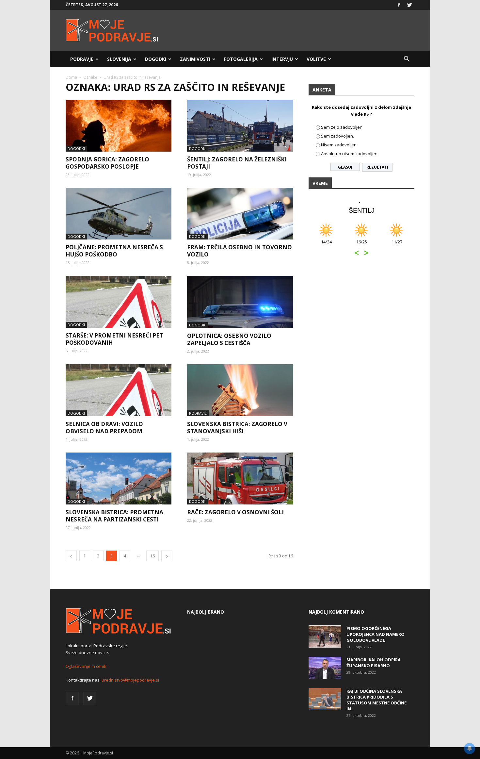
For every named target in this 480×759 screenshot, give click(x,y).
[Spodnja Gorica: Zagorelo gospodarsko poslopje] (118, 126)
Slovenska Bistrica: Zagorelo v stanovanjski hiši (237, 427)
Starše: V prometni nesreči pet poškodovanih (114, 339)
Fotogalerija (241, 59)
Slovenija (119, 59)
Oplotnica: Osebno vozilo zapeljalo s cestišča (229, 339)
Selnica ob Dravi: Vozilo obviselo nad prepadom (104, 427)
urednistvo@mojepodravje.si (130, 680)
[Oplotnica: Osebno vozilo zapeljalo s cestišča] (240, 302)
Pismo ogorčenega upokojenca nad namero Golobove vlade (375, 634)
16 (152, 556)
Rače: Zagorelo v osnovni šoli (235, 512)
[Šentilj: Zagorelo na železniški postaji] (240, 126)
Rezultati (377, 167)
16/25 (361, 245)
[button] (406, 59)
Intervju (282, 59)
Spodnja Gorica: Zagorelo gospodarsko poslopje (107, 163)
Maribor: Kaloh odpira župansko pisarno (373, 662)
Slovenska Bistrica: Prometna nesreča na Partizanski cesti (114, 515)
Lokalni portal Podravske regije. (97, 646)
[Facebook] (399, 5)
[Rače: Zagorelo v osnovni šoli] (240, 478)
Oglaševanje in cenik (86, 666)
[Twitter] (409, 5)
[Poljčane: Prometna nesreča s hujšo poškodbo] (118, 214)
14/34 (326, 245)
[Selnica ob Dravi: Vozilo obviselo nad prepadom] (118, 390)
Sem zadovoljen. (337, 136)
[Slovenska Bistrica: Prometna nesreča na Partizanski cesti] (118, 478)
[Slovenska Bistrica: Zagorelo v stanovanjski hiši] (240, 390)
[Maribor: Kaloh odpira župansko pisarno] (325, 668)
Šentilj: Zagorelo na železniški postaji (237, 163)
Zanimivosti (195, 59)
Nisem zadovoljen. (339, 145)
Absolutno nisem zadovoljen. (349, 154)
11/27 (397, 245)
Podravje (81, 59)
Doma (71, 77)
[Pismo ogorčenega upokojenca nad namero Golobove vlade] (325, 636)
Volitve (316, 59)
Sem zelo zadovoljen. (342, 127)
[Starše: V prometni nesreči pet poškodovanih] (118, 302)
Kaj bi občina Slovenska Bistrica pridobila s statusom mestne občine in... (376, 700)
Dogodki (155, 59)
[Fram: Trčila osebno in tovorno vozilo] (240, 214)
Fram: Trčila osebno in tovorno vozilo (239, 250)
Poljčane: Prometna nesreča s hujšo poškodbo (114, 250)
